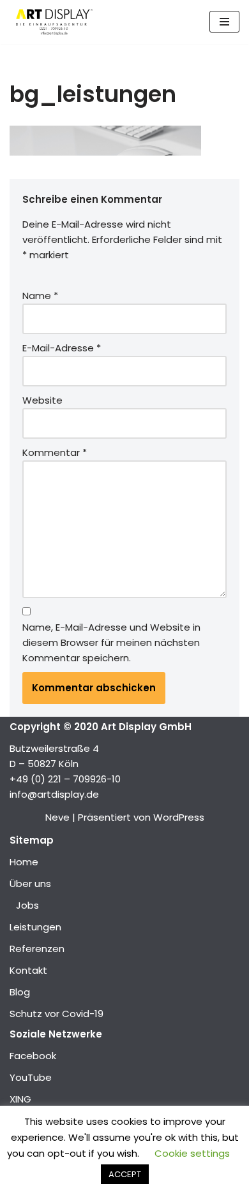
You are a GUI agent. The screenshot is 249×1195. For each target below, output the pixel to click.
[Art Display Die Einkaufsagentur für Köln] (51, 22)
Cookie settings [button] (192, 1153)
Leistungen (35, 927)
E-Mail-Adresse (61, 348)
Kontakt (28, 970)
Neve (57, 817)
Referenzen (37, 948)
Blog (20, 992)
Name (40, 295)
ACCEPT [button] (125, 1174)
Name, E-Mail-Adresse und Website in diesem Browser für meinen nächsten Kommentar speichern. (111, 642)
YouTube (31, 1077)
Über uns (30, 883)
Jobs (27, 905)
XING (20, 1099)
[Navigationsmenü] (224, 22)
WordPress (178, 817)
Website (42, 400)
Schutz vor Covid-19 (56, 1013)
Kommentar (54, 452)
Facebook (33, 1055)
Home (24, 862)
